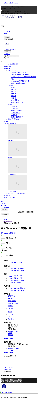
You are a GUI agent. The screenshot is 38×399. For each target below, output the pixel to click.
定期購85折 (11, 296)
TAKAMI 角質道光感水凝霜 (16, 288)
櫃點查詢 (10, 306)
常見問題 (10, 298)
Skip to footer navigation (11, 3)
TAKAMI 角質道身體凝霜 (16, 290)
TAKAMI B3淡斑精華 (14, 282)
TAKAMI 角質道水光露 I (15, 276)
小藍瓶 (10, 312)
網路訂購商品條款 (13, 303)
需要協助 (7, 37)
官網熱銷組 (12, 380)
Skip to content (8, 2)
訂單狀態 (10, 308)
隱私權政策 (7, 369)
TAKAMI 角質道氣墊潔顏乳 (16, 270)
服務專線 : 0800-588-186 (15, 348)
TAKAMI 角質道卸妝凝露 (16, 268)
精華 (9, 317)
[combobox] (9, 212)
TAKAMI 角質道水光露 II (16, 278)
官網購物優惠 (8, 39)
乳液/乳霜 (11, 319)
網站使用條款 (8, 367)
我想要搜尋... (21, 212)
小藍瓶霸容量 (16, 380)
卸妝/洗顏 (11, 314)
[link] (7, 46)
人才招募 (10, 335)
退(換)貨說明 (12, 301)
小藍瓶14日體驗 (7, 380)
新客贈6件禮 (2, 380)
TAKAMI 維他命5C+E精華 (16, 280)
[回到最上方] (1, 384)
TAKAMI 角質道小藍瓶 (15, 262)
